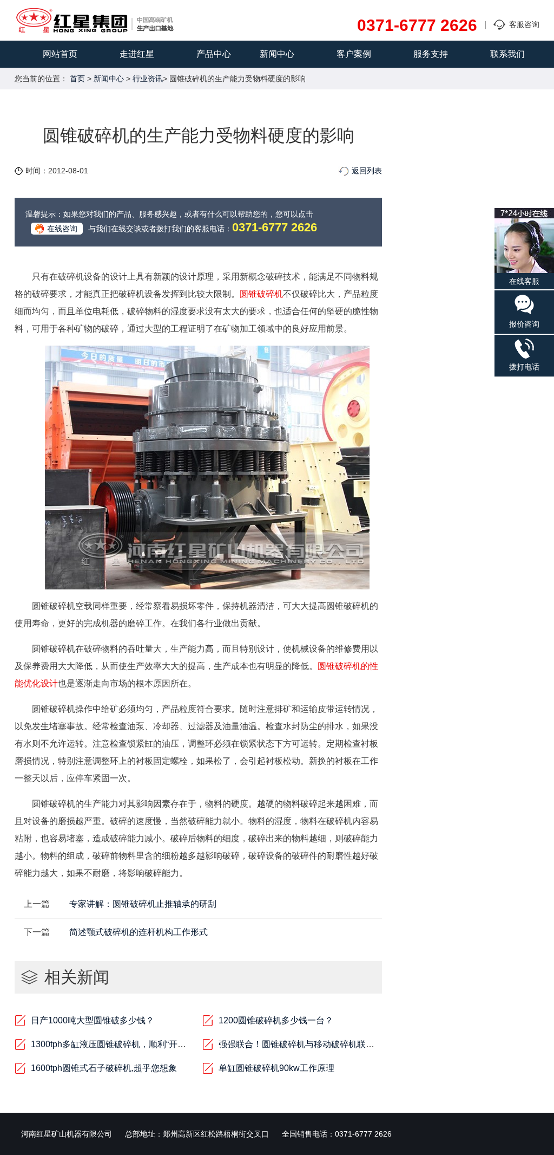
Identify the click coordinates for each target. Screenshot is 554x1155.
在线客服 (524, 281)
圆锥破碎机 (261, 294)
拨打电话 (524, 366)
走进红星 (137, 54)
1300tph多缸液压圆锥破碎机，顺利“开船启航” (118, 1044)
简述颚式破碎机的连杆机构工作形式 (138, 932)
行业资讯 (148, 78)
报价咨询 (524, 324)
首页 (77, 78)
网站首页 (60, 54)
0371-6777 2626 (417, 25)
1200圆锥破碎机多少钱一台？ (276, 1020)
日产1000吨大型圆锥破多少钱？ (92, 1020)
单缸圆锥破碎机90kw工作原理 (276, 1068)
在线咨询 (62, 228)
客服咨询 (524, 24)
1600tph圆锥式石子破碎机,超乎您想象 (104, 1068)
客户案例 (354, 54)
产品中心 (213, 54)
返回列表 (367, 170)
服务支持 (430, 54)
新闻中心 (277, 54)
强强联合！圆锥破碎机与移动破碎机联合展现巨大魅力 (322, 1044)
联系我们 (507, 54)
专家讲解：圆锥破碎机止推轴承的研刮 (142, 904)
